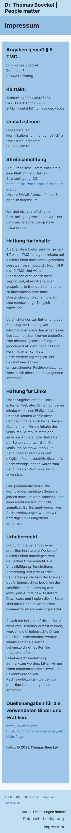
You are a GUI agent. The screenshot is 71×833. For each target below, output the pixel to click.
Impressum (54, 827)
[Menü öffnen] (62, 8)
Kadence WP (13, 802)
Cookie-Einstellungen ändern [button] (43, 812)
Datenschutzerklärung (43, 818)
